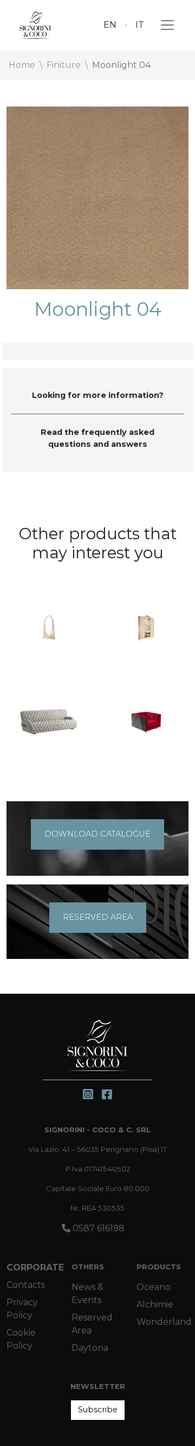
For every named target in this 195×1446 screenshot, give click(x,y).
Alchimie (154, 1304)
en (109, 25)
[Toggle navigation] (164, 25)
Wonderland (164, 1322)
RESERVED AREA (98, 917)
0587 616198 (97, 1228)
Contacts (25, 1285)
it (139, 25)
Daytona (90, 1348)
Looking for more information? (98, 395)
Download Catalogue (97, 834)
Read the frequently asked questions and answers (97, 438)
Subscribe (98, 1409)
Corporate (35, 1267)
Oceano (153, 1287)
